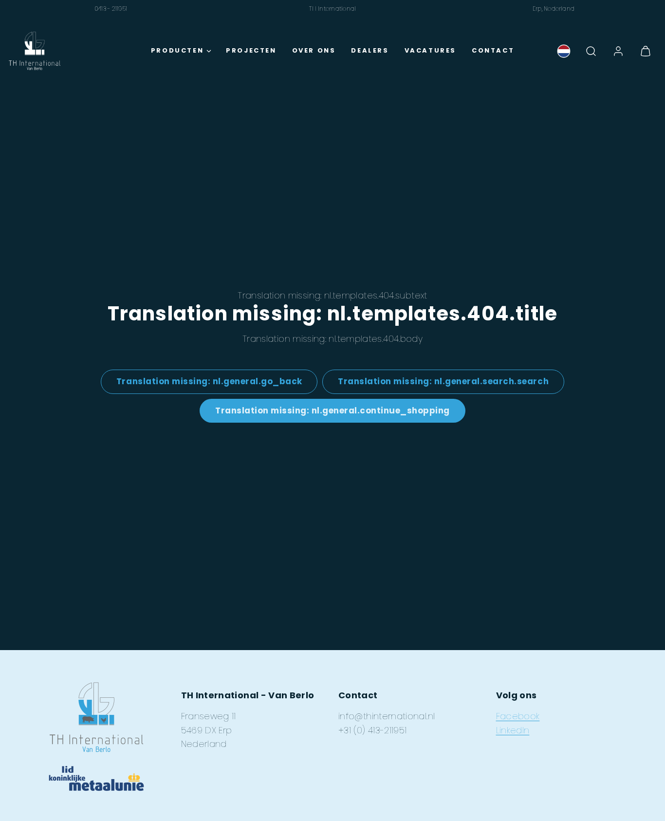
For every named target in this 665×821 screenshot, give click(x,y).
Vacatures (430, 50)
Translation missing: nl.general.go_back (209, 381)
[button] (591, 51)
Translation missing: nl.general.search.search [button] (443, 381)
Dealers (369, 50)
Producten (177, 50)
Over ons (314, 50)
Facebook (518, 716)
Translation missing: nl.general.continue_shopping (332, 410)
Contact (493, 50)
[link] (563, 51)
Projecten (251, 50)
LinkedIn (513, 730)
